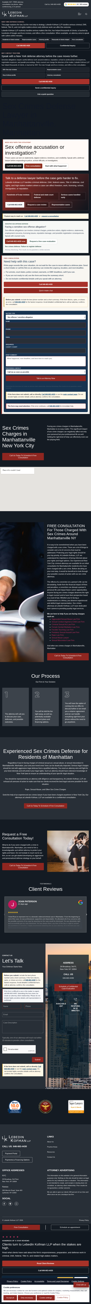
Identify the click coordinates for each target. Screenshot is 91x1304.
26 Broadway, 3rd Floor (10, 1179)
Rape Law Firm (58, 635)
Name (8, 321)
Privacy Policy (12, 1281)
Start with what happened (55, 166)
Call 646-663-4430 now (16, 241)
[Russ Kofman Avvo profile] (16, 1204)
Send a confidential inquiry (45, 88)
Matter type (10, 313)
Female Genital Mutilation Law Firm (66, 627)
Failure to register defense (31, 246)
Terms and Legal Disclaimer (58, 1281)
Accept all (10, 1298)
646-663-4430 (20, 302)
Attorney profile (44, 39)
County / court (11, 347)
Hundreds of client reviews (11, 39)
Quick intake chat (46, 291)
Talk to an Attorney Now (46, 378)
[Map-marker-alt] (10, 1204)
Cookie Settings (78, 1281)
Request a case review (37, 205)
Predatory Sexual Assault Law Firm (65, 632)
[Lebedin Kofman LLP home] (15, 14)
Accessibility (39, 1281)
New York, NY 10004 (9, 1181)
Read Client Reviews (45, 1263)
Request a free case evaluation (42, 241)
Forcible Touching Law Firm (62, 630)
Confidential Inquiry (67, 45)
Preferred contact (13, 368)
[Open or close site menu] (79, 14)
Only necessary (27, 1298)
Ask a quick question (45, 94)
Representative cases (29, 39)
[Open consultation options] (86, 14)
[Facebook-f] (4, 1204)
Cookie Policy (26, 1281)
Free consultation (33, 166)
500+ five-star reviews (10, 69)
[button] (76, 4)
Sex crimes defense (12, 246)
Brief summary (11, 355)
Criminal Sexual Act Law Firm (63, 624)
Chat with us (81, 1285)
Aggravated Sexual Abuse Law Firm (66, 619)
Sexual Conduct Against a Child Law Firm (68, 622)
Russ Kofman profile (9, 75)
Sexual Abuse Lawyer (60, 638)
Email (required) (10, 341)
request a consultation (50, 216)
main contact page (70, 394)
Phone (8, 329)
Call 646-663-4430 (23, 45)
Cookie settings (46, 1298)
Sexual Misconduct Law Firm (63, 640)
